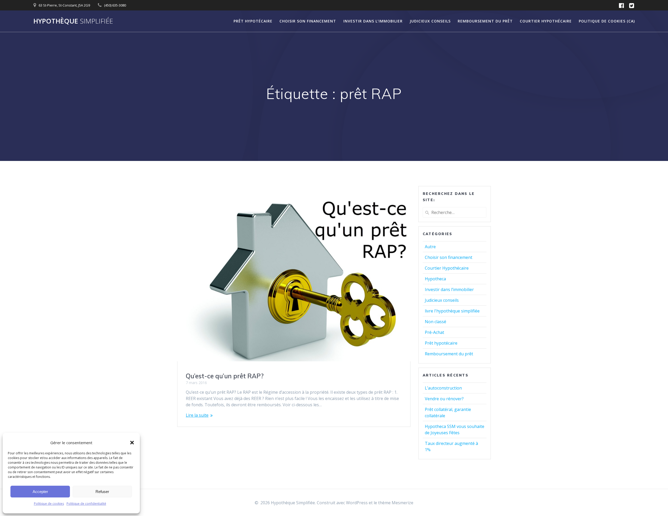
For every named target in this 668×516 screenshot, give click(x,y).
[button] (132, 442)
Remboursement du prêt (485, 21)
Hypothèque (73, 21)
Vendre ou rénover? (444, 399)
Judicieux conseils (430, 21)
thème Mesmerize (395, 503)
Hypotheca (435, 279)
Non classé (435, 321)
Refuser (102, 491)
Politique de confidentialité (86, 503)
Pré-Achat (434, 332)
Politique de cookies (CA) (607, 21)
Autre (430, 247)
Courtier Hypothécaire (546, 21)
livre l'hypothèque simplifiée (452, 311)
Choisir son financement (307, 21)
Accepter (40, 491)
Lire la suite (197, 415)
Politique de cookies (49, 503)
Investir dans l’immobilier (373, 21)
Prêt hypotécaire (253, 21)
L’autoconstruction (443, 388)
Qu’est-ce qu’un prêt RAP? (225, 376)
